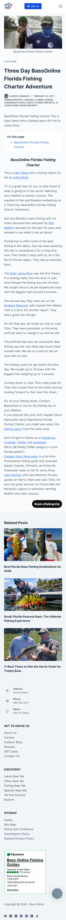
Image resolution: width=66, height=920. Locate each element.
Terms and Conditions (18, 829)
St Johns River (18, 177)
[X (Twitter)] (10, 916)
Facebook (48, 437)
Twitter (21, 442)
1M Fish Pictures (15, 795)
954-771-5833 (21, 712)
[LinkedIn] (26, 916)
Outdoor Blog (13, 742)
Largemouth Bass (15, 102)
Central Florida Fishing (38, 99)
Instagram (39, 442)
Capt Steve (20, 173)
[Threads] (21, 916)
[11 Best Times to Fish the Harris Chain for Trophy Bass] (33, 644)
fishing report (13, 429)
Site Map (10, 824)
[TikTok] (37, 916)
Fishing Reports (13, 99)
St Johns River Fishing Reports (31, 104)
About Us (10, 733)
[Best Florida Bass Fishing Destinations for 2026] (33, 544)
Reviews (9, 747)
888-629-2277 (21, 702)
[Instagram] (16, 916)
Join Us (35, 6)
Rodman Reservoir (16, 305)
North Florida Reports (40, 102)
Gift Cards (11, 751)
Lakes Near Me (14, 776)
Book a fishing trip (46, 504)
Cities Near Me (14, 781)
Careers (9, 737)
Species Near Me (15, 790)
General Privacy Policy (19, 838)
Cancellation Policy (17, 834)
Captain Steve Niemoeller (21, 456)
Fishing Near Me (15, 785)
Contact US (12, 756)
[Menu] (60, 6)
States (8, 820)
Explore (9, 799)
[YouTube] (31, 916)
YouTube (9, 442)
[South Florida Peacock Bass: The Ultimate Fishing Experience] (33, 594)
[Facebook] (5, 916)
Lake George (12, 475)
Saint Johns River (21, 273)
